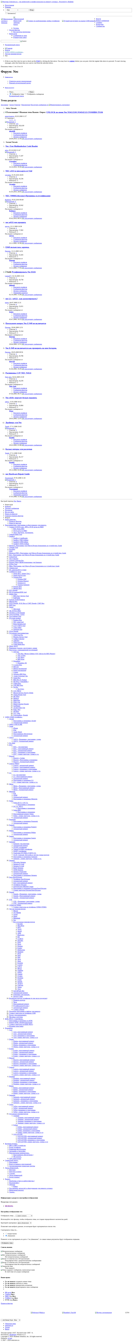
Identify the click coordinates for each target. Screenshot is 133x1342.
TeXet (11, 1104)
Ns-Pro (15, 687)
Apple (11, 726)
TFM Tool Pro (18, 642)
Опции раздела (9, 77)
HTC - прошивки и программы (24, 752)
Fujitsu (15, 1125)
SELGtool (16, 609)
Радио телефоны (15, 1147)
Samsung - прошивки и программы (25, 1101)
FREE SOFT (13, 646)
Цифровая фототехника (17, 1149)
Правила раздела (19, 1000)
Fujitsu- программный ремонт (27, 1127)
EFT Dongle (13, 590)
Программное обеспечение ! (23, 1155)
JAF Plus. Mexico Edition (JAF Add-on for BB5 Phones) (36, 654)
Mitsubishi (16, 918)
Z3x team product (15, 618)
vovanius (8, 175)
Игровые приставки (16, 1026)
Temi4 (7, 426)
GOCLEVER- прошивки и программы (31, 1140)
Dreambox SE (22, 663)
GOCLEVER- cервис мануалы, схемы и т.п (32, 1142)
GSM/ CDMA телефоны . (14, 717)
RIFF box (12, 605)
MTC (19, 927)
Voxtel (15, 914)
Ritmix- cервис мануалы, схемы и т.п (26, 1093)
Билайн (20, 924)
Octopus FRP (21, 579)
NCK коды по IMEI (20, 531)
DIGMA (20, 940)
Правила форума (7, 1303)
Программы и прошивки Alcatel (24, 721)
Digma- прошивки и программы (24, 1045)
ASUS (11, 737)
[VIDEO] (8, 1298)
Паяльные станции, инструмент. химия (23, 648)
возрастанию (12, 1234)
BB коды (8, 1292)
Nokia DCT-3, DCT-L (20, 803)
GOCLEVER (17, 1134)
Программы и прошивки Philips (24, 832)
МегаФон (20, 926)
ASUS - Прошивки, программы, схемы (27, 739)
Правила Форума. (15, 521)
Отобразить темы (17, 94)
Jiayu (19, 959)
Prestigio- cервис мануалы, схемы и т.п (26, 1084)
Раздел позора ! (14, 1177)
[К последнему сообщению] (32, 139)
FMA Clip (16, 702)
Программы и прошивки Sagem (24, 838)
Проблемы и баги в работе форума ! (22, 1181)
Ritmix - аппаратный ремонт (23, 1089)
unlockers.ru (9, 1325)
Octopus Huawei (23, 581)
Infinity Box (13, 594)
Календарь (99, 24)
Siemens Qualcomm (19, 872)
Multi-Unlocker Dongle (21, 704)
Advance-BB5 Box (19, 674)
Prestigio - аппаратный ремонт (23, 1080)
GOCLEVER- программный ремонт (30, 1136)
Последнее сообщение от (39, 105)
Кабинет (8, 506)
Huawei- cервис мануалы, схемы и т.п (26, 1065)
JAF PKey (20, 657)
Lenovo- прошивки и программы (25, 1073)
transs (7, 302)
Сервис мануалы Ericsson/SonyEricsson (27, 890)
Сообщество (100, 26)
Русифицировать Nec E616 (24, 272)
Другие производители (13, 54)
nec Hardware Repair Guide (18, 474)
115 (17, 124)
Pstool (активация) (19, 670)
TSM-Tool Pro (18, 635)
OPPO (19, 972)
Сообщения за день (20, 35)
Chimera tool (13, 568)
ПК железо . (17, 1157)
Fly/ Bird (12, 743)
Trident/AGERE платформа (22, 849)
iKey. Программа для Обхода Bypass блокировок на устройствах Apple (34, 555)
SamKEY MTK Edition (21, 544)
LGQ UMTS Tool (19, 626)
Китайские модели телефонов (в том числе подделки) (28, 998)
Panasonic (12, 819)
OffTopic (12, 1185)
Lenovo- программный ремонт (24, 1069)
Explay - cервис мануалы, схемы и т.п (26, 1056)
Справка (99, 22)
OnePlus (20, 970)
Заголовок (4, 105)
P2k (14, 793)
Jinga (19, 961)
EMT (11, 551)
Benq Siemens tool (19, 624)
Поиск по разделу (9, 87)
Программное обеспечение (22, 734)
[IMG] (7, 1296)
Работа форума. (10, 519)
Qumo (19, 980)
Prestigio (20, 978)
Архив (7, 1327)
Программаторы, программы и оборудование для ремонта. (26, 525)
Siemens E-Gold (18, 864)
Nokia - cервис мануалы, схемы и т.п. (26, 816)
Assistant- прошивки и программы (29, 1121)
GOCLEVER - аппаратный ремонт (29, 1138)
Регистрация (9, 5)
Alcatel (11, 719)
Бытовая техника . (11, 1144)
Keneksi (20, 963)
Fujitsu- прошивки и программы (28, 1130)
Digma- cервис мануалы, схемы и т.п (26, 1047)
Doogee (20, 946)
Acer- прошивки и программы (24, 1035)
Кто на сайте (9, 512)
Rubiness (8, 200)
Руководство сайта (19, 37)
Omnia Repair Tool (19, 695)
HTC (11, 745)
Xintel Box (17, 678)
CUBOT (20, 939)
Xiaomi (11, 892)
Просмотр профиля (20, 133)
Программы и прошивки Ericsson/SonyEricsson (29, 888)
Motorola (12, 791)
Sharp (15, 916)
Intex (19, 955)
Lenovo (11, 1067)
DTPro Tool (13, 564)
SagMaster (16, 706)
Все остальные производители (24, 922)
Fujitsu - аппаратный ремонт (27, 1129)
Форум (98, 19)
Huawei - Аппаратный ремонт (23, 762)
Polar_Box (16, 709)
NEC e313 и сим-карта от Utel (19, 171)
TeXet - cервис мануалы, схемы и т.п (26, 1112)
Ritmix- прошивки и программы (24, 1091)
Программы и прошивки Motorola (25, 799)
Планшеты (9, 1028)
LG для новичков (19, 775)
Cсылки (12, 1173)
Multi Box (16, 700)
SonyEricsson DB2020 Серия (23, 886)
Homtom (20, 952)
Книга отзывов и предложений (20, 1164)
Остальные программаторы (19, 633)
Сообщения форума (20, 135)
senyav (7, 226)
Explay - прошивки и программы (25, 1054)
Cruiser (15, 672)
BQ (18, 937)
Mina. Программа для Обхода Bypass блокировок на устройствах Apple (34, 566)
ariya (6, 150)
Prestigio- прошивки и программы (25, 1082)
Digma (11, 1039)
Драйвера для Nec (14, 422)
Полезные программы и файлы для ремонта (24, 1011)
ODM (15, 795)
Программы (13, 1162)
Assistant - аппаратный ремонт (28, 1119)
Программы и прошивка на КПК (21, 1021)
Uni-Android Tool (15, 616)
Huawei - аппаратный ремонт (23, 1062)
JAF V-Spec (21, 655)
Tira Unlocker (13, 559)
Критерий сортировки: (9, 1223)
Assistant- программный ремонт (28, 1117)
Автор (11, 105)
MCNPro (16, 696)
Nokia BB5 (17, 810)
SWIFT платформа (19, 851)
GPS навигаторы (15, 1158)
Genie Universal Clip (20, 676)
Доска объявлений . (12, 1168)
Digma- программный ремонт (23, 1041)
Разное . (8, 1179)
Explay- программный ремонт (23, 1050)
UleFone (20, 985)
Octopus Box (17, 577)
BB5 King (20, 659)
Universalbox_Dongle (20, 715)
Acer (10, 1030)
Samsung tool (17, 629)
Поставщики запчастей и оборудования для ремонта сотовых (31, 1188)
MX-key (16, 667)
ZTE (10, 899)
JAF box (16, 652)
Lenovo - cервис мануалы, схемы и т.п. (27, 771)
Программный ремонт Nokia (23, 814)
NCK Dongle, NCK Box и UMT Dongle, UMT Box (26, 603)
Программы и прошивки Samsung (25, 857)
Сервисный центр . (12, 1160)
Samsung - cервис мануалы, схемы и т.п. (27, 858)
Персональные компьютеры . (19, 1153)
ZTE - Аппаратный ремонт (22, 903)
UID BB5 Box (18, 685)
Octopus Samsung (23, 585)
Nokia (11, 801)
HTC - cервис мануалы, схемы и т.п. (26, 754)
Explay (19, 948)
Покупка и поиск (15, 1171)
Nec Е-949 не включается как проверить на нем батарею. (31, 348)
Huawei (11, 756)
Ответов (17, 105)
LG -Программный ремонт (22, 777)
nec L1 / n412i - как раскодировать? (22, 299)
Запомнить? (11, 13)
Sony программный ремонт (23, 883)
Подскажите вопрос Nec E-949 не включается (26, 323)
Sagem (11, 836)
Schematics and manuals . (21, 994)
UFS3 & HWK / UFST (17, 614)
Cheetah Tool (13, 547)
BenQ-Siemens (18, 868)
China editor (17, 627)
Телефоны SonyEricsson (21, 879)
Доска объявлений (15, 1175)
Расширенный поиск (12, 45)
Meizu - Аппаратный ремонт (23, 790)
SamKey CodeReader (20, 538)
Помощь (8, 7)
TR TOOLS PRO (15, 611)
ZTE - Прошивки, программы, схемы (26, 901)
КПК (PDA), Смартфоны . (14, 1019)
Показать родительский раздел (20, 83)
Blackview (21, 935)
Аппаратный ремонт (20, 722)
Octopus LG (21, 583)
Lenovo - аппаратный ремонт (23, 765)
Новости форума (15, 523)
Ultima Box (17, 683)
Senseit (19, 981)
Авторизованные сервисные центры (22, 1166)
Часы (15, 1002)
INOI (19, 953)
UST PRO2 (17, 691)
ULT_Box (16, 713)
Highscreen (21, 950)
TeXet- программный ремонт (23, 1106)
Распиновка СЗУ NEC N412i (18, 373)
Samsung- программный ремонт (24, 1097)
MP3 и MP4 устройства (17, 1145)
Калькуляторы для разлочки (19, 449)
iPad (14, 730)
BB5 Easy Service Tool (21, 596)
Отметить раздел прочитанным (20, 81)
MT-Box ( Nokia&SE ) (21, 681)
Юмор (15, 1186)
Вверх (19, 501)
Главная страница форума (14, 516)
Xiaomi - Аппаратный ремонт (23, 898)
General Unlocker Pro (16, 560)
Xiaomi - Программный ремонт (24, 896)
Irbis (18, 957)
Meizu (11, 784)
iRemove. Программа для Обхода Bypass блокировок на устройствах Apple (35, 545)
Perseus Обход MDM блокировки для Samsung (25, 562)
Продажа (12, 1170)
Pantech (11, 825)
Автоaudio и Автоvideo (17, 1151)
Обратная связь (10, 1324)
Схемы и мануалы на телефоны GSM (22, 1013)
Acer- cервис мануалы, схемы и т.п (25, 1037)
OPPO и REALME (15, 724)
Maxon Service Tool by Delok (23, 693)
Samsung (12, 842)
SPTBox (16, 711)
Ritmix (11, 1086)
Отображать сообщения (35, 94)
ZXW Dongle (13, 631)
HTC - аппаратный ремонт (22, 750)
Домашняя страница (20, 293)
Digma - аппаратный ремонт (23, 1043)
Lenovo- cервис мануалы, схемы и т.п (26, 1075)
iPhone (15, 728)
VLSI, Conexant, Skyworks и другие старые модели (31, 855)
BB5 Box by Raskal (20, 680)
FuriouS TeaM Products (17, 600)
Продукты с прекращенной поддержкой (23, 650)
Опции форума (14, 30)
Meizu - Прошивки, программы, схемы (27, 786)
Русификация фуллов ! (21, 1006)
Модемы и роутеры (16, 1017)
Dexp (19, 944)
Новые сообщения (102, 21)
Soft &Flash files (18, 991)
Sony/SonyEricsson (15, 877)
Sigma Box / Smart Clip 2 (21, 573)
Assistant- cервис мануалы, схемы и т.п (31, 1123)
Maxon (15, 911)
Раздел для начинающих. (18, 1015)
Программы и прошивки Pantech (24, 827)
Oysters (19, 976)
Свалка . (12, 1192)
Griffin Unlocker (18, 639)
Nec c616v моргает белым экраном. (21, 398)
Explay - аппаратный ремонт (23, 1052)
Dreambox (16, 661)
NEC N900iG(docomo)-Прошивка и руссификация (28, 196)
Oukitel (19, 974)
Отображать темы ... (8, 1216)
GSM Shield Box (19, 644)
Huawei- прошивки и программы (25, 1063)
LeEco (19, 967)
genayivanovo (9, 116)
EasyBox (12, 549)
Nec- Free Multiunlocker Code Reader (22, 146)
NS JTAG (20, 689)
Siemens (12, 860)
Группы (16, 28)
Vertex (19, 987)
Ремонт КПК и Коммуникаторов (20, 1022)
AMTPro (16, 641)
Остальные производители (18, 1114)
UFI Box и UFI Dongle (17, 613)
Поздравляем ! (14, 1183)
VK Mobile (17, 913)
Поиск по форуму (11, 514)
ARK (19, 933)
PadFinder (16, 598)
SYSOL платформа (20, 847)
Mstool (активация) (20, 668)
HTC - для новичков (20, 747)
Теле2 (19, 929)
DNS (19, 942)
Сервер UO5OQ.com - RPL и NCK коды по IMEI (26, 527)
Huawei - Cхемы (19, 758)
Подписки (8, 510)
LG (10, 773)
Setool (11, 607)
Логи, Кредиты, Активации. (23, 532)
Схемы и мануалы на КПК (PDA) (21, 1024)
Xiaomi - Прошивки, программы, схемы (27, 894)
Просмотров (25, 105)
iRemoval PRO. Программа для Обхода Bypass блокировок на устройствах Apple (37, 553)
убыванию (11, 1236)
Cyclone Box (17, 665)
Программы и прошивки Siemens (25, 875)
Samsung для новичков (21, 844)
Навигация (13, 34)
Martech (16, 698)
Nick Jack (8, 377)
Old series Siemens (19, 862)
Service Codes (18, 996)
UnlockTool (13, 557)
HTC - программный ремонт (23, 749)
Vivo (19, 989)
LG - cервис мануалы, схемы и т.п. (25, 782)
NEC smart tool (18, 622)
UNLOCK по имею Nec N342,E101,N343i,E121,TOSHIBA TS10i (74, 112)
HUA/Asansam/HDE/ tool (18, 592)
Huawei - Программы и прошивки (25, 760)
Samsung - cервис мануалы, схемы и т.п (27, 1103)
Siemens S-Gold (18, 866)
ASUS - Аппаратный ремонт (23, 741)
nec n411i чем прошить (16, 222)
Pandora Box (17, 620)
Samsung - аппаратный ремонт (24, 1099)
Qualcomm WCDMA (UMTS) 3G (24, 853)
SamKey (12, 536)
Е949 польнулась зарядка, (17, 247)
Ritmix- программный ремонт (23, 1088)
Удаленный (9, 478)
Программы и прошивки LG (23, 780)
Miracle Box (13, 601)
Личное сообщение (20, 137)
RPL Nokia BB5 (18, 529)
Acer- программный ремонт (23, 1032)
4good (19, 931)
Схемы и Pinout (18, 1009)
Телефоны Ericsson (19, 885)
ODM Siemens (18, 870)
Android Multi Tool (15, 534)
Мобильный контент (16, 1190)
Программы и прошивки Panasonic (25, 821)
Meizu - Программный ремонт (24, 788)
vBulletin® (12, 1334)
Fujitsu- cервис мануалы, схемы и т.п (30, 1132)
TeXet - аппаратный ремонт (23, 1108)
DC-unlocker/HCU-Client (17, 570)
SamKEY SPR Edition (20, 542)
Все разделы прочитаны (21, 32)
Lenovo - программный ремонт (24, 767)
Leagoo (19, 965)
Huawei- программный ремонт (24, 1060)
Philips (11, 831)
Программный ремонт (21, 1004)
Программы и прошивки (26, 804)
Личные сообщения (12, 508)
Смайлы (8, 1294)
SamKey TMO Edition (20, 540)
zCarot (10, 1338)
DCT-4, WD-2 (18, 806)
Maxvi (19, 968)
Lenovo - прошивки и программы (25, 769)
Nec (14, 920)
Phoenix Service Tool (20, 637)
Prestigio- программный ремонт (24, 1078)
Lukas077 (8, 276)
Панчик (7, 251)
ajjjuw (7, 402)
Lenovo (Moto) (14, 763)
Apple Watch (17, 732)
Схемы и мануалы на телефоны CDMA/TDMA (30, 907)
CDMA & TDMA (15, 905)
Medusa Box (17, 588)
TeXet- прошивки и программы (24, 1110)
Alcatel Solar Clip (19, 708)
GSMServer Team (15, 572)
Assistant (16, 1116)
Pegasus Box (17, 586)
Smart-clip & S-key (19, 575)
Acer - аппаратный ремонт (22, 1034)
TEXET (20, 983)
